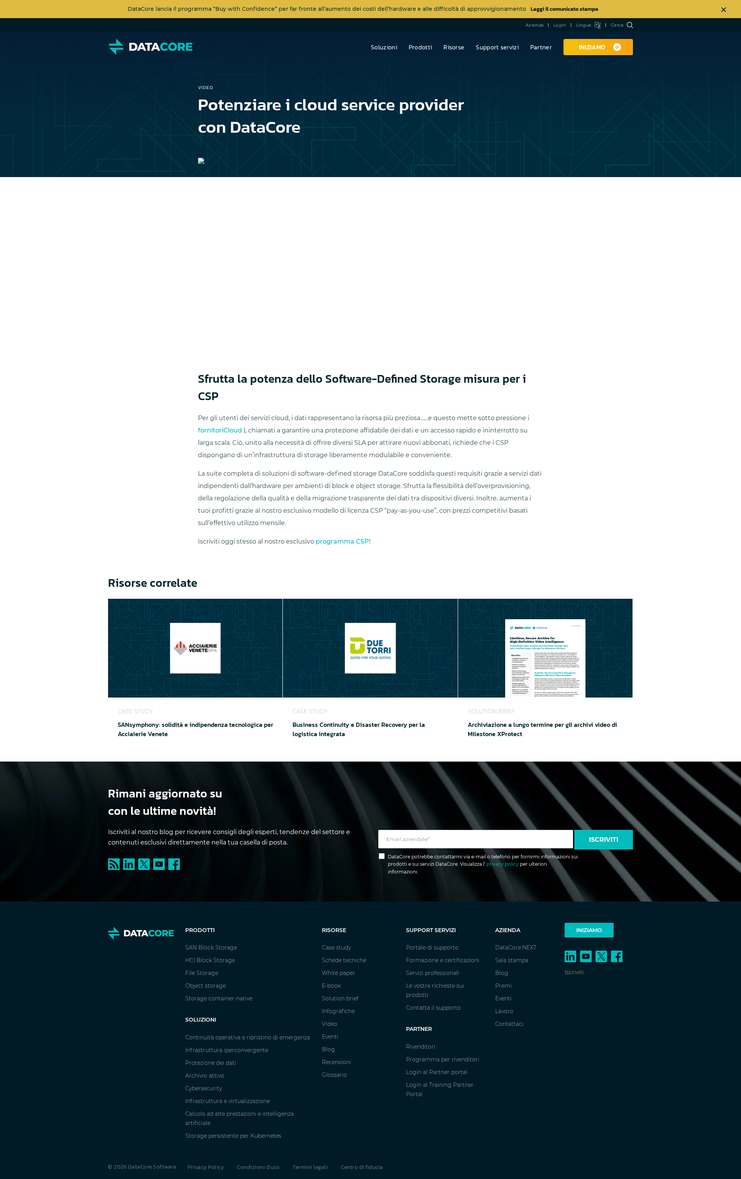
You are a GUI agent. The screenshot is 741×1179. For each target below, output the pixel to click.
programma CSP (342, 541)
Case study (336, 947)
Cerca (617, 25)
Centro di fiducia (362, 1167)
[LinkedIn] (130, 863)
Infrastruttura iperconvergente (226, 1050)
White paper (338, 973)
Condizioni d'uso (258, 1167)
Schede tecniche (344, 960)
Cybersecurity (203, 1088)
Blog (328, 1049)
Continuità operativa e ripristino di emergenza (247, 1037)
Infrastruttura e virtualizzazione (227, 1101)
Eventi (330, 1036)
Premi (503, 985)
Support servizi (497, 47)
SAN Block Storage (211, 947)
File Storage (201, 973)
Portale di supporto (432, 947)
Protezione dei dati (210, 1062)
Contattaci (509, 1023)
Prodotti (420, 47)
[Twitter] (145, 863)
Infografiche (338, 1011)
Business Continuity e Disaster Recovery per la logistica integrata (359, 729)
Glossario (334, 1074)
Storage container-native (218, 998)
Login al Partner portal (436, 1072)
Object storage (205, 985)
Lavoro (504, 1011)
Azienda (534, 25)
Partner (541, 47)
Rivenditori (420, 1046)
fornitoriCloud (221, 430)
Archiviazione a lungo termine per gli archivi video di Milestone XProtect (542, 729)
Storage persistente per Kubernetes (233, 1135)
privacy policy (503, 864)
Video (329, 1023)
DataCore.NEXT (515, 947)
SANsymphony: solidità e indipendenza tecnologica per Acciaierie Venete (195, 729)
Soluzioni (384, 47)
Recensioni (336, 1062)
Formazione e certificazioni (442, 960)
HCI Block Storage (210, 960)
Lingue (584, 25)
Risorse (453, 47)
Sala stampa (511, 960)
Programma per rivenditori (442, 1059)
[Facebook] (175, 863)
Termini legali (310, 1167)
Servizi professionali (432, 973)
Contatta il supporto (433, 1007)
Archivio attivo (204, 1075)
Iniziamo (589, 930)
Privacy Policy (206, 1167)
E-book (331, 985)
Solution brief (340, 998)
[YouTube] (160, 863)
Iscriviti (603, 839)
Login (559, 25)
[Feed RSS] (115, 863)
